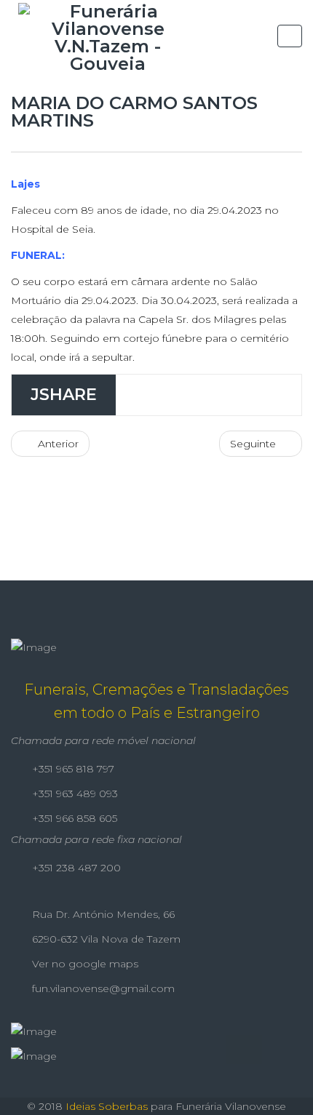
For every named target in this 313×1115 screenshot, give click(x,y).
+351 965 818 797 (71, 768)
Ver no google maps (83, 963)
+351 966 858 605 (73, 818)
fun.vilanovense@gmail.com (102, 988)
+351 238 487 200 (75, 867)
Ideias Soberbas (107, 1106)
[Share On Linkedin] (270, 395)
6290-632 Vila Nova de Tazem (105, 939)
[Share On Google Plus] (228, 395)
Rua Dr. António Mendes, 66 (102, 914)
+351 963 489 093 (73, 793)
